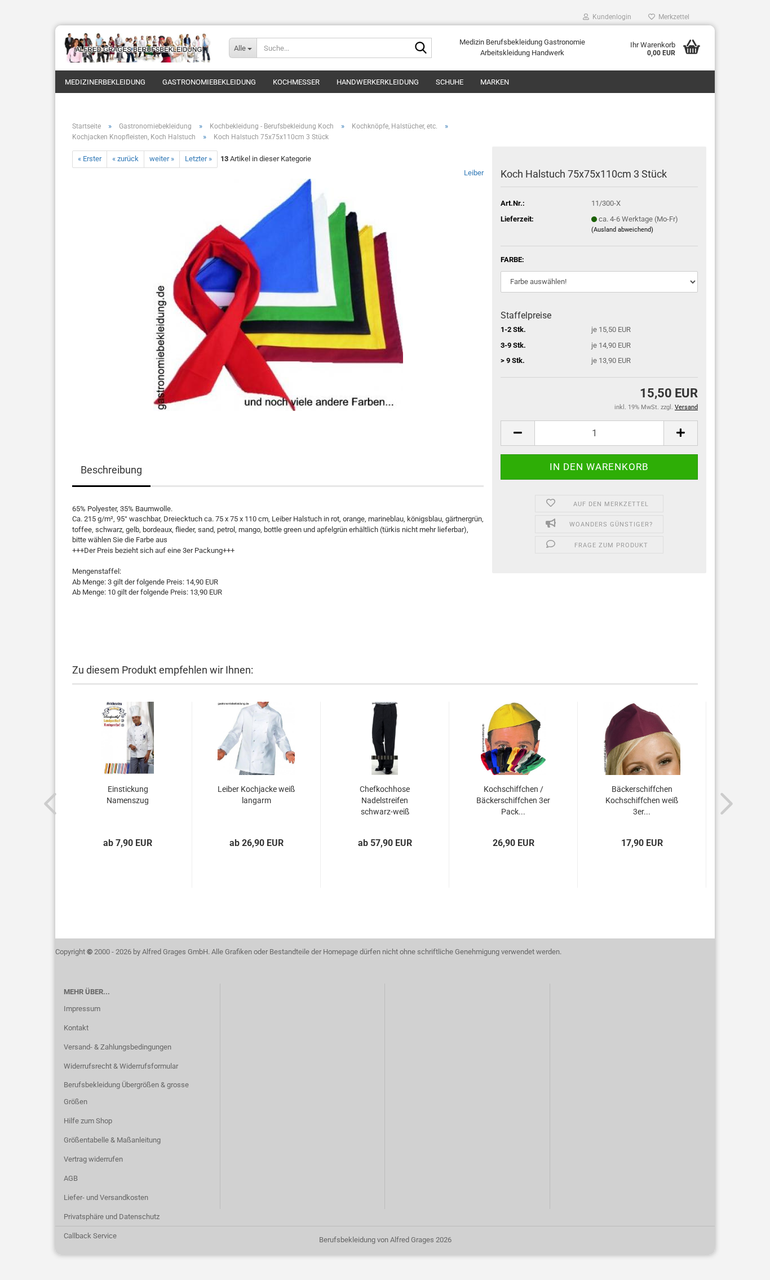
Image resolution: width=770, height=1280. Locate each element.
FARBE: (512, 259)
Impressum (82, 1008)
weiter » (161, 158)
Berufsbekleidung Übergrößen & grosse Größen (126, 1093)
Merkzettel (672, 17)
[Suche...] (421, 48)
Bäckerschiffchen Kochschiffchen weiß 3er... (641, 800)
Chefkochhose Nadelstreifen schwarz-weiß (385, 800)
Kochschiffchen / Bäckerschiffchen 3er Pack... (513, 800)
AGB (71, 1178)
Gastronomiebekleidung (209, 82)
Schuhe (449, 82)
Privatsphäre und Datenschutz (112, 1216)
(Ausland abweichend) (622, 229)
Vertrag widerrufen (93, 1159)
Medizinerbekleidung (105, 82)
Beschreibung (111, 470)
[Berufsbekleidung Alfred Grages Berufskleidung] (138, 47)
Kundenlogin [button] (610, 17)
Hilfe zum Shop (88, 1121)
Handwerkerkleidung (378, 82)
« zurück (125, 158)
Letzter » (198, 158)
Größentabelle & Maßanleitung (112, 1140)
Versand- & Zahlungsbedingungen (117, 1047)
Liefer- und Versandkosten (106, 1197)
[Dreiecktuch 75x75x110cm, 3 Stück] (278, 294)
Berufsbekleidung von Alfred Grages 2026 (385, 1239)
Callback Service (90, 1236)
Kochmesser (296, 82)
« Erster (89, 158)
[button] (517, 433)
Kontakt (76, 1028)
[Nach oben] (739, 1263)
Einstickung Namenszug (128, 795)
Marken (494, 82)
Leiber (474, 173)
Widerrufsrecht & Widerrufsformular (121, 1066)
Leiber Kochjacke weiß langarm (256, 795)
